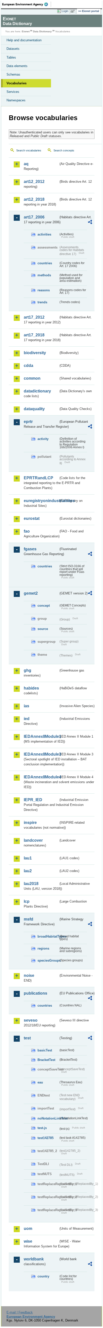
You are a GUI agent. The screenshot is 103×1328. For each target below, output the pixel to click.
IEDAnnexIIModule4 (41, 777)
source (43, 629)
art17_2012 (34, 317)
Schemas (13, 74)
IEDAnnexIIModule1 (41, 736)
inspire (30, 822)
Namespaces (16, 100)
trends (42, 302)
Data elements (17, 66)
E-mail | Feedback (19, 1312)
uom (28, 1228)
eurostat (32, 518)
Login (65, 11)
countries (45, 263)
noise (29, 975)
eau (40, 1082)
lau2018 (31, 883)
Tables (11, 57)
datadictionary (37, 391)
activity (43, 439)
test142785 (46, 1138)
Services (12, 92)
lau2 (28, 871)
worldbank (34, 1259)
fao (27, 531)
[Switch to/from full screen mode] (73, 11)
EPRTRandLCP (38, 478)
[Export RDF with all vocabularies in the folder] (90, 223)
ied (27, 719)
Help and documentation (24, 40)
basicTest (45, 1050)
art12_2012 (34, 181)
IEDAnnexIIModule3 (41, 754)
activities (44, 234)
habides (31, 688)
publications (35, 993)
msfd (28, 919)
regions (43, 948)
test (27, 1038)
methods (44, 275)
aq (26, 164)
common (32, 378)
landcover (33, 840)
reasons (44, 290)
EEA (26, 4)
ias (26, 706)
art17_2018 (34, 335)
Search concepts (64, 150)
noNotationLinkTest (48, 1118)
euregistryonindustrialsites (41, 501)
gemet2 (31, 593)
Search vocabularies (28, 150)
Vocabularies (16, 83)
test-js (42, 1128)
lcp (27, 901)
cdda (28, 365)
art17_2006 (34, 217)
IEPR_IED (33, 800)
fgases (30, 549)
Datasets (13, 49)
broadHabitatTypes (48, 936)
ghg (27, 670)
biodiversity (35, 353)
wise (28, 1241)
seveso (31, 1020)
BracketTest (46, 1060)
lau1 (28, 858)
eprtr (28, 421)
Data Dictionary (42, 31)
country (43, 1276)
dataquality (34, 409)
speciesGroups (48, 960)
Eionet (26, 31)
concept (44, 605)
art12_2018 (34, 199)
